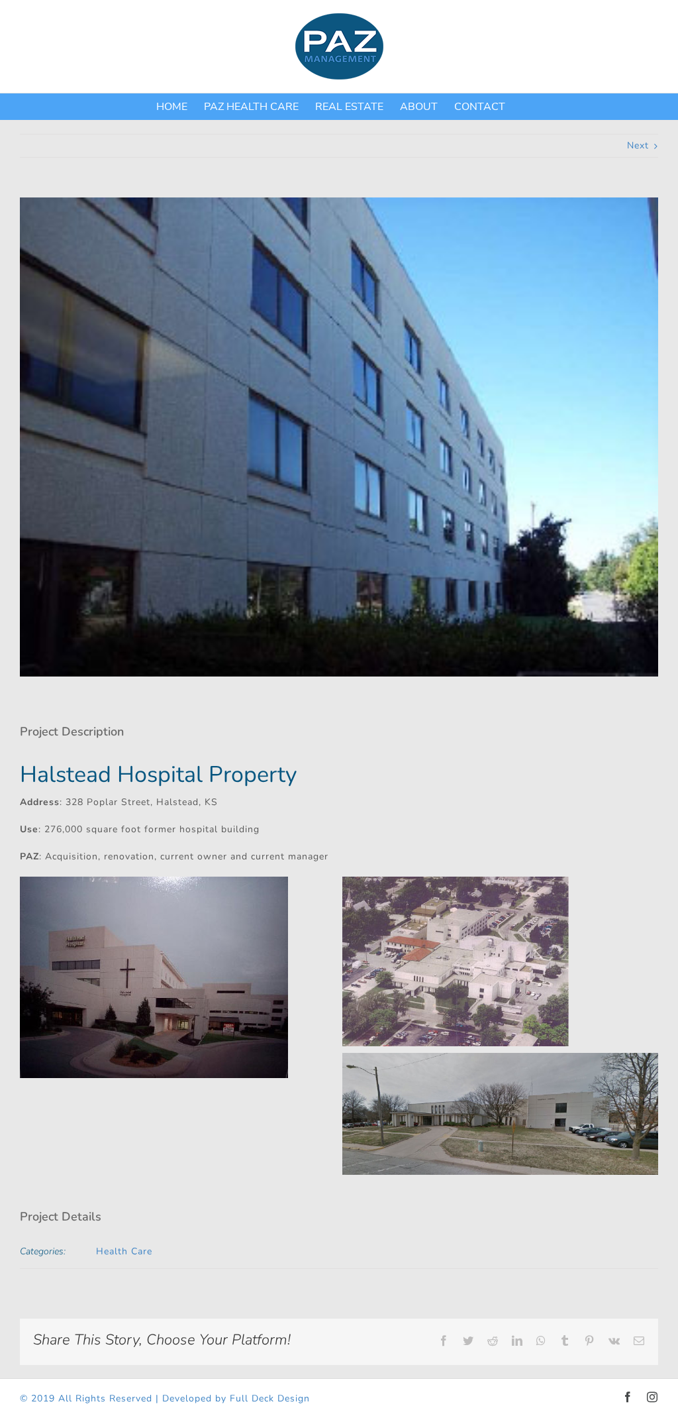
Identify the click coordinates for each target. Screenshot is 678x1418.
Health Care (124, 1251)
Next (638, 145)
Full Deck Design (270, 1398)
